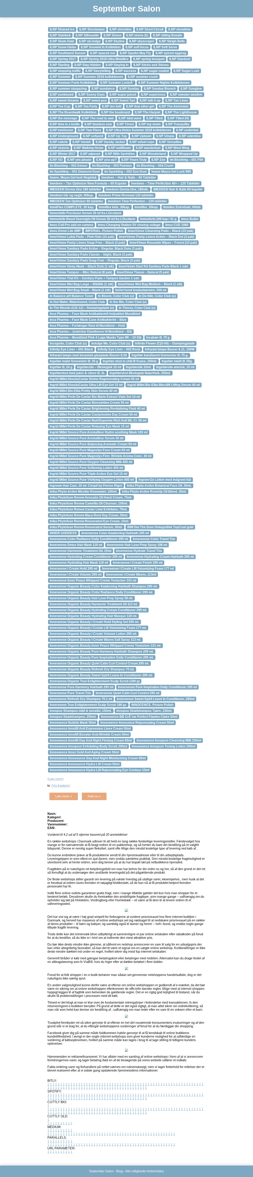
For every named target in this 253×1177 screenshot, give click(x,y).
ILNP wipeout (90, 153)
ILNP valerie (59, 142)
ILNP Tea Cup (60, 106)
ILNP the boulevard (115, 112)
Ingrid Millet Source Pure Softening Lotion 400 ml (86, 467)
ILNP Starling (60, 65)
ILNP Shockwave (92, 29)
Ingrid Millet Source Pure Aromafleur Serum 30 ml (86, 438)
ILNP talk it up (150, 100)
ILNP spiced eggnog (171, 53)
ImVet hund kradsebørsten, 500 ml (140, 290)
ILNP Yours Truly (134, 159)
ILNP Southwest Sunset (67, 53)
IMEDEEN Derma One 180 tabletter (75, 189)
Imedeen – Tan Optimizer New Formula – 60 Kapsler (88, 183)
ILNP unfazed (93, 136)
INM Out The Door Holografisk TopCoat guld (160, 527)
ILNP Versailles (170, 142)
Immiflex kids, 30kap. (114, 207)
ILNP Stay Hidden (87, 65)
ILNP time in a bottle (65, 124)
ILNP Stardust (179, 59)
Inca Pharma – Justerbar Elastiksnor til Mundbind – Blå (91, 331)
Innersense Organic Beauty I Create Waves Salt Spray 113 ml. (95, 639)
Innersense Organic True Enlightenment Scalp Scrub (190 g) (95, 681)
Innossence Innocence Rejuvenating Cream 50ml (137, 722)
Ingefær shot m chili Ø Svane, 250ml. (130, 361)
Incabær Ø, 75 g (158, 337)
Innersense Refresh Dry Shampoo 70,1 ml (81, 699)
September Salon (126, 8)
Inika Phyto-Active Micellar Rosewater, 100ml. (83, 491)
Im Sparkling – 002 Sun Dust (125, 171)
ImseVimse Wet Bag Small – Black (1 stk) (80, 290)
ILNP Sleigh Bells (172, 41)
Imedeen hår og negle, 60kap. (72, 195)
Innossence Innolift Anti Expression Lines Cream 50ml (90, 728)
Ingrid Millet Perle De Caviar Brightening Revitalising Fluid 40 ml (97, 408)
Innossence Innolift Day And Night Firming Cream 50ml (91, 740)
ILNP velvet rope (141, 142)
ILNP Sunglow (191, 88)
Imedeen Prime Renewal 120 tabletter (126, 195)
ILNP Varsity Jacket (110, 142)
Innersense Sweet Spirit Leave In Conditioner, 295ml (155, 699)
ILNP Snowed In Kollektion (101, 47)
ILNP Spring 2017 (63, 59)
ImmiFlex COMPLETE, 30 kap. (72, 207)
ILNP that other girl (140, 106)
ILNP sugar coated (155, 70)
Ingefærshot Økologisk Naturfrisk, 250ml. (140, 373)
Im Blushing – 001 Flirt (186, 159)
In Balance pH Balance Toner (71, 296)
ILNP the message (63, 118)
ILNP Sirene (112, 35)
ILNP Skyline (115, 41)
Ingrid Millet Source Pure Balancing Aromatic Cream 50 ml (93, 444)
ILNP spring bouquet (148, 59)
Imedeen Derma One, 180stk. (127, 189)
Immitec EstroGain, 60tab (182, 207)
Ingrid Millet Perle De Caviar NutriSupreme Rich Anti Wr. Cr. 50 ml (98, 420)
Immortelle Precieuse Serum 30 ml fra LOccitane (85, 213)
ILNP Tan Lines (176, 100)
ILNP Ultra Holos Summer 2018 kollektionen (138, 130)
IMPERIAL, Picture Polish (104, 230)
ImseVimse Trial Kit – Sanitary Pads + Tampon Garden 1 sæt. (95, 278)
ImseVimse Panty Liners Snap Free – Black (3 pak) (87, 242)
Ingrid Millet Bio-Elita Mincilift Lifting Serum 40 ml (163, 385)
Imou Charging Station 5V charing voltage (129, 225)
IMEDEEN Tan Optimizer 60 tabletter (76, 201)
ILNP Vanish (82, 142)
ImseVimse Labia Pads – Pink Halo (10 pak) (82, 236)
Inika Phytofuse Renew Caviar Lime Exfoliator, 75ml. (88, 509)
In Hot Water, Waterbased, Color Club (77, 302)
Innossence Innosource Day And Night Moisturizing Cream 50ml (98, 758)
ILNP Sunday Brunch (160, 88)
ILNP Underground (64, 136)
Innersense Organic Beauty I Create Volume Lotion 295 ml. (93, 633)
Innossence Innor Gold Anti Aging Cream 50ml (84, 752)
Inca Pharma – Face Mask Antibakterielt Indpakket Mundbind (95, 313)
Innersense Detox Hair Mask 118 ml (76, 545)
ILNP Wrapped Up (184, 153)
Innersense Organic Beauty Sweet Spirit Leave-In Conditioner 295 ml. (101, 675)
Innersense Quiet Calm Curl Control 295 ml (127, 693)
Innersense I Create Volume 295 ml (75, 574)
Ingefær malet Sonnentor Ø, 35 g (74, 361)
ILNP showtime (179, 29)
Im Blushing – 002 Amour (68, 165)
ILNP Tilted (154, 118)
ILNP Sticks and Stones (151, 65)
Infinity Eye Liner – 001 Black (71, 349)
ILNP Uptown (141, 136)
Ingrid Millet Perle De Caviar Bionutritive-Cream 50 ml (89, 402)
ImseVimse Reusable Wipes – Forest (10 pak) (163, 242)
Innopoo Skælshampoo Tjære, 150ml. (144, 710)
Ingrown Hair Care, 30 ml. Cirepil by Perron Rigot (86, 485)
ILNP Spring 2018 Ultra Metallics (104, 59)
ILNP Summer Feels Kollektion (72, 82)
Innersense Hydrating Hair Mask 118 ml (79, 562)
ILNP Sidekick (60, 35)
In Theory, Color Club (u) (137, 308)
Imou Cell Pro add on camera (71, 225)
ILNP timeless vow (98, 124)
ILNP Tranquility (177, 124)
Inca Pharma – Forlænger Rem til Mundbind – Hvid (87, 325)
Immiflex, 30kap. (147, 207)
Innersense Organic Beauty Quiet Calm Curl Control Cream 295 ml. (99, 663)
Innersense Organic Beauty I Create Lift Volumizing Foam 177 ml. (98, 627)
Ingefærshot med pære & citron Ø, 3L (77, 373)
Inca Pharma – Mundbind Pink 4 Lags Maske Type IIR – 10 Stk (96, 337)
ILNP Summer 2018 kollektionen (99, 76)
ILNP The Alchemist (173, 106)
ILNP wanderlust (148, 148)
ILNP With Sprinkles (120, 153)
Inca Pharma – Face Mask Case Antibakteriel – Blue (88, 319)
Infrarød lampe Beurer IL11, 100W (169, 349)
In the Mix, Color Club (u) (128, 302)
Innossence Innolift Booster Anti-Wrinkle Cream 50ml (89, 734)
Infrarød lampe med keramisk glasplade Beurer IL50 (88, 355)
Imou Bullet (189, 219)
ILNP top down (150, 124)
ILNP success (125, 70)
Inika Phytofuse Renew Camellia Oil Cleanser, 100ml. (89, 503)
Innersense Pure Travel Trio (70, 693)
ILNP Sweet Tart (123, 100)
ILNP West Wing (177, 148)
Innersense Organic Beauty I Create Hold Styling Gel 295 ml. (94, 622)
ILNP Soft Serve (165, 47)
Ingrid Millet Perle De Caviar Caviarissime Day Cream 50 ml (93, 414)
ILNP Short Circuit (149, 29)
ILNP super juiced (123, 94)
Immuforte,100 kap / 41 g (158, 219)
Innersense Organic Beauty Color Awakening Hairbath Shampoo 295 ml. (104, 586)
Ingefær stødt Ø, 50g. (177, 361)
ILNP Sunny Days (91, 94)
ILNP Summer (60, 76)
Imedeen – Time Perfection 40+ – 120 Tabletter (165, 183)
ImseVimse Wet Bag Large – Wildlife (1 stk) (81, 284)
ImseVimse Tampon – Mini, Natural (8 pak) (81, 272)
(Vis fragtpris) (60, 785)
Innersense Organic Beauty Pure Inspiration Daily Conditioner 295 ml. (102, 657)
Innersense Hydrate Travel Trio (139, 550)
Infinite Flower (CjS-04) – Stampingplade (165, 343)
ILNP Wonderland (153, 153)
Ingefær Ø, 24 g (61, 367)
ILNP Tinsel (125, 124)
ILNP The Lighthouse (181, 112)
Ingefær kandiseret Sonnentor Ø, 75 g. (160, 355)
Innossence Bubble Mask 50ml (73, 722)
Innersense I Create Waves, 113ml (131, 574)
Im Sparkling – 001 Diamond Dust (75, 171)
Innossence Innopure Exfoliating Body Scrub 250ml (88, 746)
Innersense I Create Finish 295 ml (137, 562)
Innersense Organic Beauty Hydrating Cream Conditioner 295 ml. (98, 610)
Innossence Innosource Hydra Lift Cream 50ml (84, 764)
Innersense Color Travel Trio (154, 539)
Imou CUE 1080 (176, 225)
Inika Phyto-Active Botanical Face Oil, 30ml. (159, 485)
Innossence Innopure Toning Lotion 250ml (163, 746)
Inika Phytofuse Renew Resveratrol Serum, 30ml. (86, 527)
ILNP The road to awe (98, 118)
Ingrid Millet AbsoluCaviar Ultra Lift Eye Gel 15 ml (86, 385)
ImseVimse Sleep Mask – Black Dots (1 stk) (82, 266)
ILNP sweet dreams (64, 100)
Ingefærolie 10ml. (138, 367)
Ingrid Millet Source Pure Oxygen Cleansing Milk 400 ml (91, 462)
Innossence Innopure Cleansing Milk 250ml (169, 740)
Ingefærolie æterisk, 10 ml (175, 367)
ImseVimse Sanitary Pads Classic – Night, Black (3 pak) (91, 254)
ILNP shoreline (121, 29)
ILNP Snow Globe (63, 47)
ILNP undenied (187, 130)
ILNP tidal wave (130, 118)
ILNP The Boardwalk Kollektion (73, 112)
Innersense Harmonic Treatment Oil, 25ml (80, 550)
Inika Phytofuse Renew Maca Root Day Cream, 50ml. (89, 515)
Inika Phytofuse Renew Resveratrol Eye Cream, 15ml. (89, 521)
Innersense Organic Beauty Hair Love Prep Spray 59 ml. (91, 598)
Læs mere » (63, 796)
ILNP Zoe (158, 159)
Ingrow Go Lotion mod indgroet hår (165, 479)
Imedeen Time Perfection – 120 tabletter (137, 201)
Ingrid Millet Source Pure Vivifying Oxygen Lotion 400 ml (92, 479)
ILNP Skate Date (62, 41)
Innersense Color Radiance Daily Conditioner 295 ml (89, 539)
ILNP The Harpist (147, 112)
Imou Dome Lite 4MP (65, 230)
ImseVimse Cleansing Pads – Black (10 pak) (160, 230)
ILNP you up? (106, 159)
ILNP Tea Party (86, 106)
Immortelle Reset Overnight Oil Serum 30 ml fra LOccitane (92, 219)
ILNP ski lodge (90, 41)
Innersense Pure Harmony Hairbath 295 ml (81, 687)
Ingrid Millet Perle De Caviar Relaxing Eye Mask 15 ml (89, 426)
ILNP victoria (59, 148)
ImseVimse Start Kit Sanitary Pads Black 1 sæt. (154, 266)
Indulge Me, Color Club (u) (110, 343)
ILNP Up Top (117, 136)
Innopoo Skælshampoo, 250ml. (73, 716)
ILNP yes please (79, 159)
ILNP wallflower (119, 148)
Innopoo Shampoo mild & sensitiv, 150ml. (81, 710)
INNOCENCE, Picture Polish (152, 705)
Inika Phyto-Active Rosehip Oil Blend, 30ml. (154, 491)
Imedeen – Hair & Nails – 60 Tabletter (128, 177)
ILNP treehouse (61, 130)
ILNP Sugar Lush (186, 70)
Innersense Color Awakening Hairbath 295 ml (115, 533)
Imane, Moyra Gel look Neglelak (73, 177)
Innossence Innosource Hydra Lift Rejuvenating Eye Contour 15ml (99, 770)
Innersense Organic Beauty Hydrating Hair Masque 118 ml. (93, 616)
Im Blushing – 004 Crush (155, 165)
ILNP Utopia (165, 136)
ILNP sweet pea (95, 100)
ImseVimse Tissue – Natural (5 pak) (143, 272)
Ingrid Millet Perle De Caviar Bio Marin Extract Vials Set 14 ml (95, 396)
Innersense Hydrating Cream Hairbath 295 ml (160, 556)
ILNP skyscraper (141, 41)
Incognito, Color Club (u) (68, 343)
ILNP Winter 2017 (63, 153)
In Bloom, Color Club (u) (116, 296)
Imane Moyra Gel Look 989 (171, 171)
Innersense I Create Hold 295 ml (73, 568)
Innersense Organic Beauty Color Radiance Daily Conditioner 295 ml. (101, 592)
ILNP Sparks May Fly (135, 53)
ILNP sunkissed (62, 94)
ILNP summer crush (143, 76)
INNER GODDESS (63, 533)
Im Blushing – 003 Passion (112, 165)
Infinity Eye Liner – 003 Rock (119, 349)
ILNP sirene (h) (137, 35)
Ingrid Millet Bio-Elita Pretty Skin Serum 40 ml (83, 390)
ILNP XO (56, 159)
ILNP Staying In (117, 65)
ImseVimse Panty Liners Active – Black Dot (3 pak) (156, 236)
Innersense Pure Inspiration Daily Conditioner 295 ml (157, 687)
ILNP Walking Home (88, 148)
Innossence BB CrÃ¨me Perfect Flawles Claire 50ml (139, 716)
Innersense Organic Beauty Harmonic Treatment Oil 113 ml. (94, 604)
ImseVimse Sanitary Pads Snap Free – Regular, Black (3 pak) (95, 260)
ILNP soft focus (137, 47)
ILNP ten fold (111, 106)
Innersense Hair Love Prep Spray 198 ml (137, 545)
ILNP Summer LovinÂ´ (117, 82)
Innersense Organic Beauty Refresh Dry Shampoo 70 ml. (92, 669)
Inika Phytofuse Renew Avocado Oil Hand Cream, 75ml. (91, 497)
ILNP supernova (153, 94)
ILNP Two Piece (89, 130)
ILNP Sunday (129, 88)
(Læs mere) (55, 779)
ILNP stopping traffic (65, 70)
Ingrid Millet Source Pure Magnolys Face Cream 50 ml (89, 450)
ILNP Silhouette (87, 35)
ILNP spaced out (102, 53)
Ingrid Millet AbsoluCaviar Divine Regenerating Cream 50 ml (94, 379)
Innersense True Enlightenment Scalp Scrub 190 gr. (88, 705)
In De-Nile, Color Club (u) (157, 296)
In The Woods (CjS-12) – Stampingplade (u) (82, 308)
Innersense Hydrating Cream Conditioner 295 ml (86, 556)
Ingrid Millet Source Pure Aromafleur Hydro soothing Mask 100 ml (98, 432)
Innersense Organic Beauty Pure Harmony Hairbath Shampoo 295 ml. (102, 651)
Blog (119, 1171)
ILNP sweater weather (186, 94)
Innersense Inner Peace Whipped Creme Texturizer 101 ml (93, 580)
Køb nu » (94, 796)
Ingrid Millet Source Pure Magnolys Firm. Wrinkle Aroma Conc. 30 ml (100, 456)
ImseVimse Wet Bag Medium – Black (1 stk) (150, 284)
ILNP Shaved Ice (62, 29)
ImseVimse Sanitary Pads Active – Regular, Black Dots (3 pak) (96, 248)
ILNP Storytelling (98, 70)
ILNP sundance (103, 88)
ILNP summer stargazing (68, 88)
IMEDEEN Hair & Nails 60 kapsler (178, 189)
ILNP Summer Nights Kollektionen (164, 82)
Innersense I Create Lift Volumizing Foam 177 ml (138, 568)
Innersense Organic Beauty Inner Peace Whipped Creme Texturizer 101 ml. (105, 645)
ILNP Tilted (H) (178, 118)
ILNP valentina (190, 136)
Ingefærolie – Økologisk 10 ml (99, 367)
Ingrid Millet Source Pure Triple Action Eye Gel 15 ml (88, 473)
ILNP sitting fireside (167, 35)
